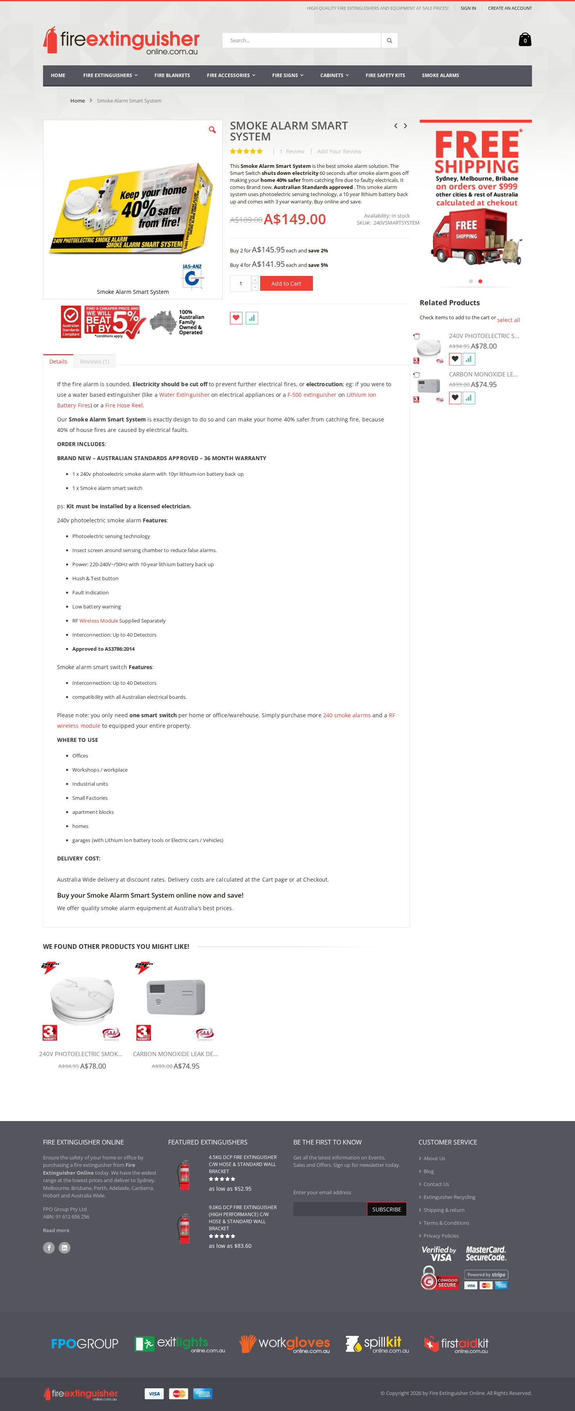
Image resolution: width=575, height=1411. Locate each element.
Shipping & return (444, 1209)
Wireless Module (98, 620)
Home (77, 100)
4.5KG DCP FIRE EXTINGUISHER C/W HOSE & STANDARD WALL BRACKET (243, 1164)
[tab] (58, 359)
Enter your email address (322, 1192)
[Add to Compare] (469, 359)
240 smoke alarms (347, 715)
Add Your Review (339, 151)
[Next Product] (405, 125)
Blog (429, 1171)
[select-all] (508, 320)
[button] (212, 135)
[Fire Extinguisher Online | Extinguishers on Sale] (121, 40)
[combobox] (310, 40)
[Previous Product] (396, 125)
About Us (434, 1158)
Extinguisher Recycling (449, 1196)
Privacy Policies (441, 1235)
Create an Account (510, 8)
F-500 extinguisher (312, 394)
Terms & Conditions (446, 1222)
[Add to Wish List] (455, 359)
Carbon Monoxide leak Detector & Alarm (176, 1054)
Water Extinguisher (184, 394)
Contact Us (436, 1184)
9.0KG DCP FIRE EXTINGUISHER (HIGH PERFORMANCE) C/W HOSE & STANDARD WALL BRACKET (243, 1218)
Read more (56, 1230)
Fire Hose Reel (124, 405)
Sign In (468, 8)
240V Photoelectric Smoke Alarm (82, 1054)
